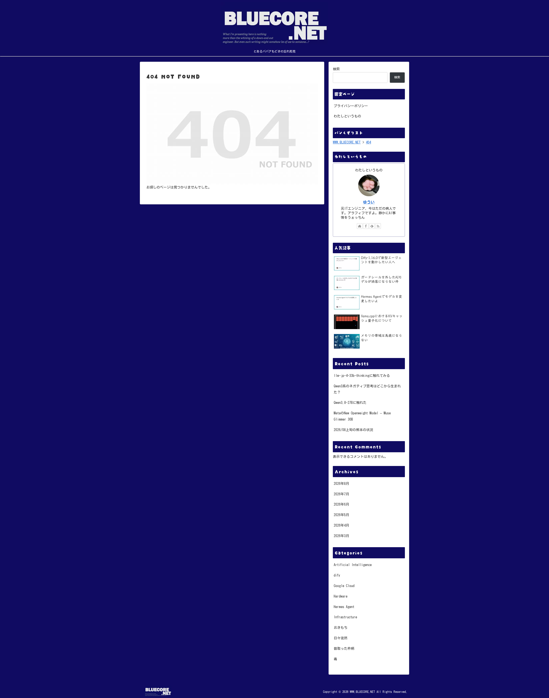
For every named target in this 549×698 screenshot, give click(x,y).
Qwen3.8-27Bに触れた (350, 402)
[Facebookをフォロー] (366, 226)
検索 (336, 69)
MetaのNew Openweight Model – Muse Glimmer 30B (362, 416)
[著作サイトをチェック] (359, 226)
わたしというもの (347, 116)
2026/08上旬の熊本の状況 (353, 429)
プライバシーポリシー (351, 106)
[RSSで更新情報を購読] (378, 226)
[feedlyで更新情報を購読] (372, 226)
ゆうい (369, 202)
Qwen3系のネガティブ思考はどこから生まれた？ (367, 389)
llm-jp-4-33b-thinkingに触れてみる (362, 375)
